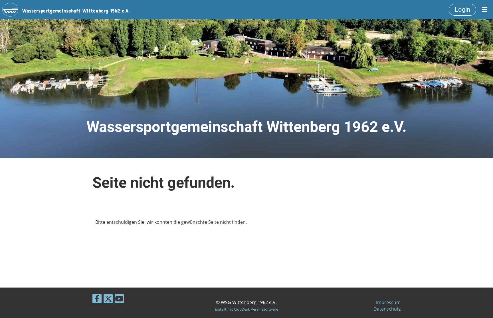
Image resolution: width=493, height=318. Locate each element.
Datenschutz (387, 309)
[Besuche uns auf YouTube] (119, 300)
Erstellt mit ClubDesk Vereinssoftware (246, 309)
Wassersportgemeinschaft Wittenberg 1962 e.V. (76, 9)
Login (462, 9)
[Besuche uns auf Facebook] (97, 300)
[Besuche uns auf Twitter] (108, 300)
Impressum (388, 302)
